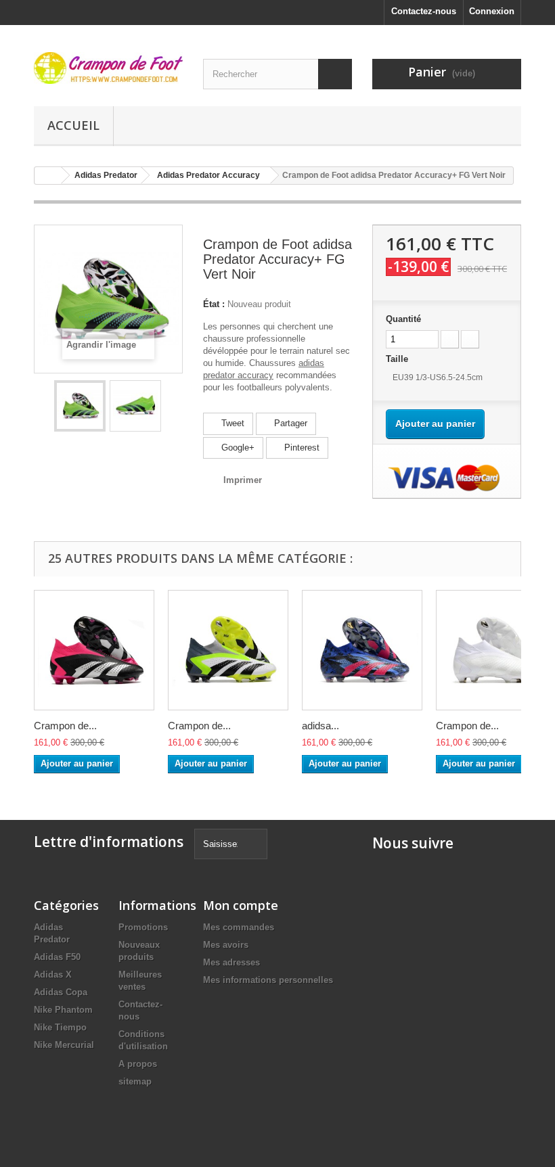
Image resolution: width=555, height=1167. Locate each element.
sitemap (135, 1081)
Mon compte (240, 905)
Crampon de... (65, 725)
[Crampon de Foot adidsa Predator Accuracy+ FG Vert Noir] (80, 406)
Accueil (73, 125)
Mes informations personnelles (268, 980)
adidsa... (320, 725)
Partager (289, 423)
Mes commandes (238, 927)
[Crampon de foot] (108, 68)
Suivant (172, 406)
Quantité (403, 319)
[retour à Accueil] (48, 175)
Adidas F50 (57, 957)
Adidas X (53, 974)
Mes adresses (231, 962)
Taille (398, 359)
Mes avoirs (225, 945)
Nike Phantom (63, 1010)
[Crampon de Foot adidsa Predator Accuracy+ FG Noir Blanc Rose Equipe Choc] (94, 650)
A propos (137, 1064)
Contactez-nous (423, 11)
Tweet (231, 423)
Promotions (143, 927)
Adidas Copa (60, 992)
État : (214, 304)
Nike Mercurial (64, 1045)
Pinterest (300, 447)
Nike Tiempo (60, 1027)
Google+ (236, 447)
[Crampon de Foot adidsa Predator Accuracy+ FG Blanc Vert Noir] (228, 650)
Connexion (491, 11)
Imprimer (242, 480)
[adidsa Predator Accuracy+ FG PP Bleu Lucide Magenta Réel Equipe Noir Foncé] (362, 650)
